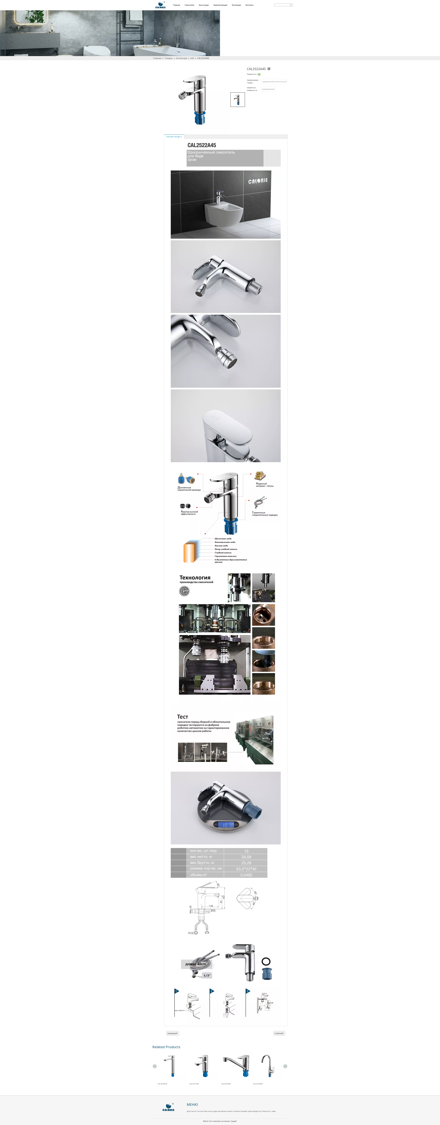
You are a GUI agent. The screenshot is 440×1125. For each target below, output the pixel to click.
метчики (204, 1111)
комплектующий (240, 1111)
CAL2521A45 (194, 1084)
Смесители (189, 5)
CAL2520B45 (162, 1084)
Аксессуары (204, 5)
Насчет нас (195, 1111)
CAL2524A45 (258, 1084)
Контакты (249, 5)
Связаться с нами (269, 1111)
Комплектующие (220, 5)
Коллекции (236, 5)
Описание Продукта (174, 137)
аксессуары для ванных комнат (220, 1111)
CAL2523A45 (226, 1084)
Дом (188, 1111)
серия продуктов (254, 1111)
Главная (176, 5)
